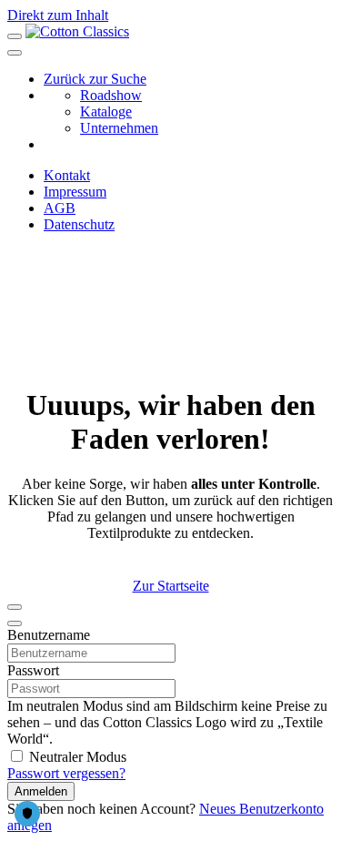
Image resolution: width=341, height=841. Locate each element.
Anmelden (41, 791)
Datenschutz (79, 224)
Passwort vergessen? (66, 773)
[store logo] (77, 31)
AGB (59, 208)
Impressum (75, 191)
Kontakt (67, 175)
